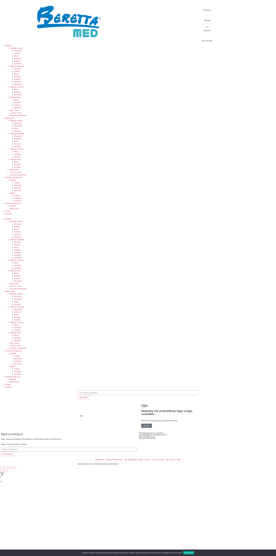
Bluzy (16, 56)
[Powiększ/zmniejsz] (14, 468)
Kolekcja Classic (16, 48)
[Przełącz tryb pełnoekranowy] (10, 468)
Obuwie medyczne (12, 203)
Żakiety (17, 53)
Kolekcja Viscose (16, 87)
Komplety (18, 185)
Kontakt (8, 214)
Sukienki (17, 58)
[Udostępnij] (6, 468)
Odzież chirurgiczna (13, 177)
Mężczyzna (10, 118)
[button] (138, 216)
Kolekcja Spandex (17, 66)
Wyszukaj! (83, 397)
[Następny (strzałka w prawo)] (6, 471)
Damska (13, 180)
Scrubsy (17, 76)
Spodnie (17, 61)
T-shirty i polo (15, 113)
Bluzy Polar (14, 110)
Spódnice (18, 64)
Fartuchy (17, 51)
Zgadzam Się (188, 553)
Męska (12, 193)
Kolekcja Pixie (15, 97)
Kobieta (8, 45)
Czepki (17, 183)
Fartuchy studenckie (18, 115)
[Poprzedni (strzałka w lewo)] (2, 471)
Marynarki (18, 126)
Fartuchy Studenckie (18, 175)
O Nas (7, 211)
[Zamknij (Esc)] (2, 468)
